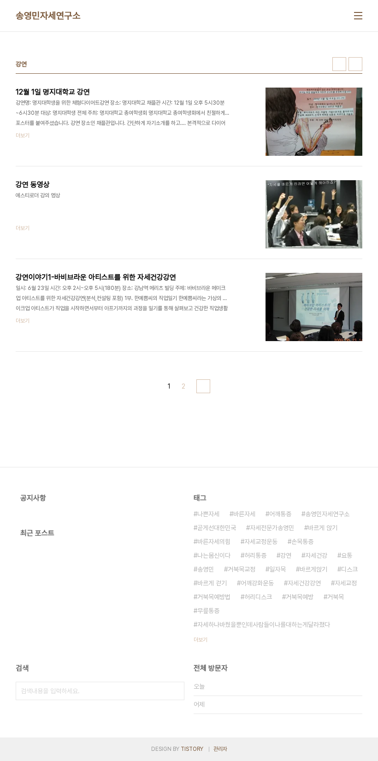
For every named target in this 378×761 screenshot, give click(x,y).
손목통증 (302, 541)
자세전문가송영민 (272, 527)
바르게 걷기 (212, 583)
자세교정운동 (261, 541)
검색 (175, 691)
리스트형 (355, 64)
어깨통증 (280, 514)
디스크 (349, 569)
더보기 (200, 640)
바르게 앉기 (322, 527)
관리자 (220, 749)
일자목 (277, 569)
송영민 (205, 569)
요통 (346, 555)
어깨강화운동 (257, 583)
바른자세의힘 (213, 541)
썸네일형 (339, 64)
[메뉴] (358, 16)
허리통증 (255, 555)
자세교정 (346, 583)
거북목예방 (299, 597)
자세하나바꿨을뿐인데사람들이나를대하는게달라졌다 (263, 624)
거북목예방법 (213, 597)
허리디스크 (258, 597)
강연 (285, 555)
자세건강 (316, 555)
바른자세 (244, 514)
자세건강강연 (304, 583)
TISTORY (192, 749)
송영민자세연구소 (48, 15)
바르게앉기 (313, 569)
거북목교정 (241, 569)
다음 (203, 386)
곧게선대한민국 (216, 527)
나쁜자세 (208, 514)
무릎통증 (208, 610)
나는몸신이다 (213, 555)
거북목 (335, 597)
